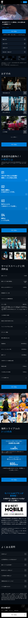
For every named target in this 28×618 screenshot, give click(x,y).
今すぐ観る (14, 31)
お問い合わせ (16, 610)
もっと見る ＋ (14, 137)
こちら (23, 34)
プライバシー (11, 610)
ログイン (25, 2)
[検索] (21, 2)
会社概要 (6, 610)
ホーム (2, 610)
